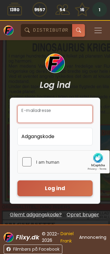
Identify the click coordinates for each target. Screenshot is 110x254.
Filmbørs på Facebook (36, 249)
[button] (99, 10)
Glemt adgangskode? (36, 214)
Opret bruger (83, 214)
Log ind (55, 188)
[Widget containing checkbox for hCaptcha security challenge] (63, 161)
